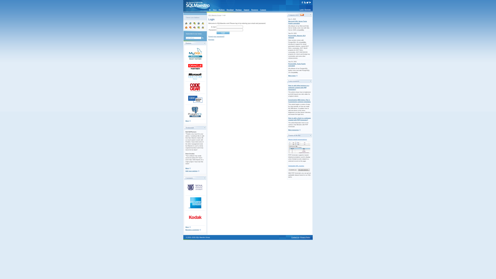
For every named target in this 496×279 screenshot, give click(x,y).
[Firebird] (186, 28)
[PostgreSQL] (198, 24)
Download (230, 10)
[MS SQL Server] (194, 24)
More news (292, 75)
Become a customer (192, 230)
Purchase (239, 10)
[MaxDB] (202, 28)
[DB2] (198, 28)
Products (222, 10)
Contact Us (295, 237)
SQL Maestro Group (214, 15)
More (187, 121)
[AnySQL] (186, 24)
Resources (254, 10)
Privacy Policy (305, 237)
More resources (293, 130)
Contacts (263, 10)
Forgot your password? (216, 36)
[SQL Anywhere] (194, 28)
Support (246, 10)
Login (302, 10)
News (215, 10)
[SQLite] (202, 24)
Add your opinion (191, 171)
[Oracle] (190, 28)
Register (308, 10)
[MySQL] (190, 24)
